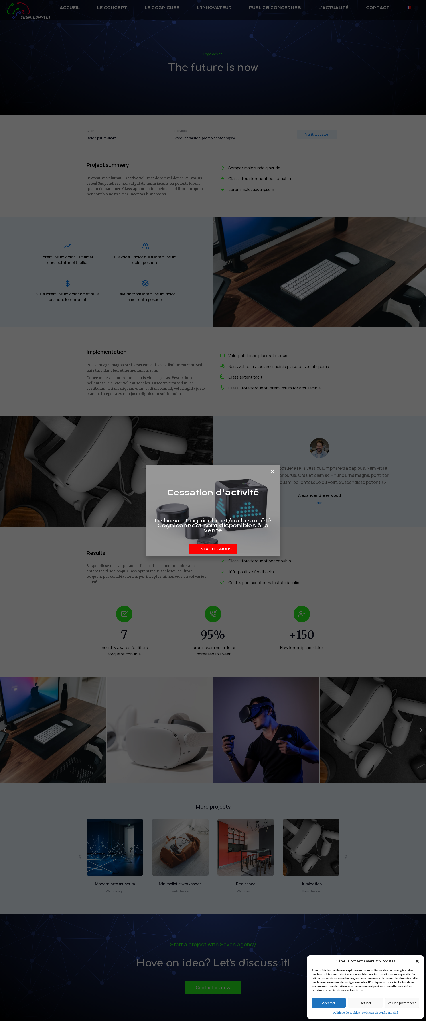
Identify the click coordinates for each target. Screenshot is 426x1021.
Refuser (365, 1003)
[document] (213, 510)
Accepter (328, 1003)
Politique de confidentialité (380, 1012)
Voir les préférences (402, 1003)
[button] (417, 961)
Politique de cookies (346, 1012)
